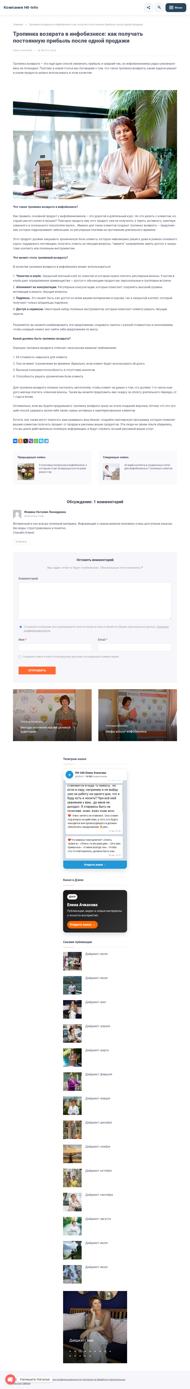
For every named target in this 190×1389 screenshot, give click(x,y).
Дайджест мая (95, 1002)
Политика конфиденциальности (63, 1379)
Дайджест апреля (97, 1026)
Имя (23, 639)
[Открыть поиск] (159, 7)
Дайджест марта (97, 1050)
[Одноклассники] (20, 441)
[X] (25, 441)
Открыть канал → (95, 864)
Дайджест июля (96, 954)
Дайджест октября (98, 1170)
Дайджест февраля (98, 1074)
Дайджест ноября (97, 1146)
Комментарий (28, 578)
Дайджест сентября (99, 1195)
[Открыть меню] (176, 7)
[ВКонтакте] (15, 441)
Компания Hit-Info (21, 7)
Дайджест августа (98, 1219)
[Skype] (41, 441)
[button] (71, 1351)
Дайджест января (97, 1098)
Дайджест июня (96, 978)
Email (102, 639)
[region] (95, 820)
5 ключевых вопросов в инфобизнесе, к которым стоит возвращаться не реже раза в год (63, 469)
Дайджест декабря (98, 1122)
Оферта (26, 1383)
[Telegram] (46, 441)
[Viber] (31, 441)
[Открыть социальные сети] (148, 7)
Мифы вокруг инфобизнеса (126, 731)
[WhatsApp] (36, 441)
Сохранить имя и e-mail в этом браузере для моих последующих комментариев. (71, 656)
